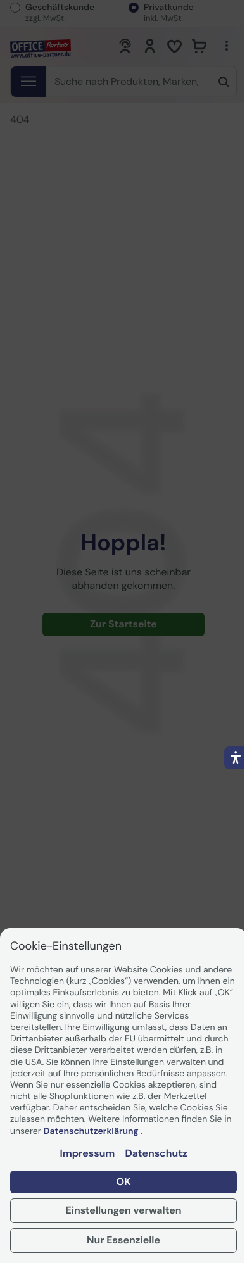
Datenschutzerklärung (92, 1131)
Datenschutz (156, 1153)
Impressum (87, 1153)
